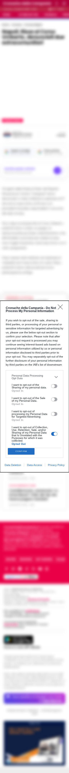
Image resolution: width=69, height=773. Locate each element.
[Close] (61, 308)
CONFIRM (21, 451)
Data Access (34, 465)
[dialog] (34, 386)
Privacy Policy (56, 465)
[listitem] (34, 377)
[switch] (54, 386)
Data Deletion (13, 465)
